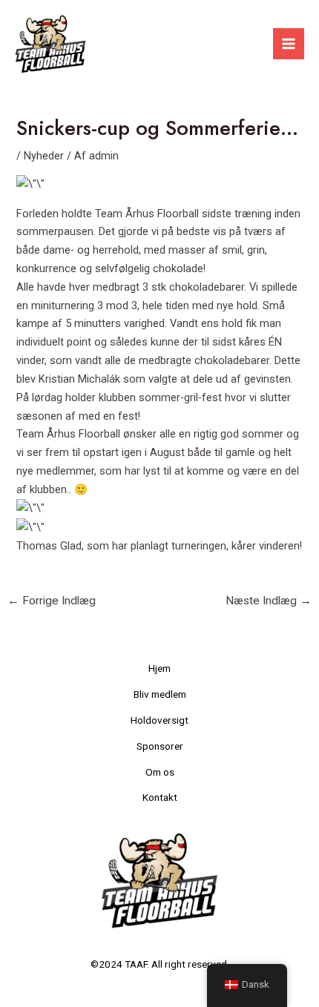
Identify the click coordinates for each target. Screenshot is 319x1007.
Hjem (159, 668)
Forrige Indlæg (51, 600)
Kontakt (159, 797)
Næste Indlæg (269, 600)
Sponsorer (160, 746)
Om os (159, 772)
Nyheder (44, 155)
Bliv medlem (160, 694)
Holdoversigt (159, 720)
